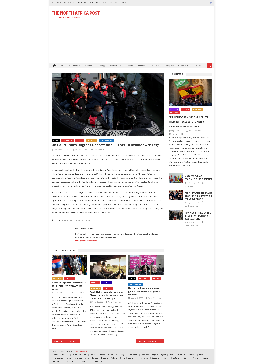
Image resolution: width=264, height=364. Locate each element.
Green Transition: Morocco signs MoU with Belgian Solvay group (67, 341)
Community (183, 65)
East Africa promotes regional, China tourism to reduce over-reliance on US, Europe (107, 295)
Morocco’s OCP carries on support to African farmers (151, 341)
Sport (130, 65)
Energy (102, 65)
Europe (80, 140)
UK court (91, 220)
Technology (144, 358)
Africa (55, 140)
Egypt (163, 354)
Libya (171, 354)
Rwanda (84, 220)
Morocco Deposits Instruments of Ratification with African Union (69, 286)
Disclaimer (113, 2)
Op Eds (186, 358)
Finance (102, 354)
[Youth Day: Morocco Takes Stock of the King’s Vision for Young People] (176, 195)
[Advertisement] (132, 42)
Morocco (70, 278)
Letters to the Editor (70, 361)
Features (106, 282)
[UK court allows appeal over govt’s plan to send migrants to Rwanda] (146, 265)
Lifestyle (168, 65)
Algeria (155, 354)
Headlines (73, 65)
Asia (87, 358)
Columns (177, 74)
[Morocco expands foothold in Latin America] (176, 178)
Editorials (176, 358)
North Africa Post (82, 149)
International (115, 65)
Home (61, 65)
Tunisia (201, 354)
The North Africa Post (85, 2)
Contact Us (125, 2)
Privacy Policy (101, 2)
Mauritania (181, 354)
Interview (205, 358)
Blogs (123, 354)
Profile (154, 65)
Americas (78, 358)
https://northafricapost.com (86, 240)
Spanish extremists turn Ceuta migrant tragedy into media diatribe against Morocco (188, 121)
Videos (198, 65)
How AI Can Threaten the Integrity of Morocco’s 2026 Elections (198, 215)
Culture (94, 282)
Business (88, 65)
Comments (133, 354)
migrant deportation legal (70, 220)
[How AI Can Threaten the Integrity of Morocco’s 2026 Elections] (176, 215)
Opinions (141, 65)
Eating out (132, 358)
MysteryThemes (81, 351)
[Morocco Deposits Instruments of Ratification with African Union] (70, 265)
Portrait (56, 361)
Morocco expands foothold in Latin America (198, 178)
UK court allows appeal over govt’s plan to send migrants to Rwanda (145, 291)
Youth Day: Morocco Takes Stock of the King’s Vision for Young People (198, 196)
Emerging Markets (79, 354)
